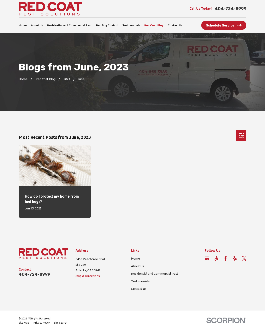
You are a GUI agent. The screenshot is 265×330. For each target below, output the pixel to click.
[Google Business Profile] (207, 258)
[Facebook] (225, 258)
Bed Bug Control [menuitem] (107, 25)
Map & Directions (88, 276)
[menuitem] (24, 323)
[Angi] (216, 258)
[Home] (50, 9)
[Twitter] (244, 258)
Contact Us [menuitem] (175, 25)
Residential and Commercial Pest (154, 273)
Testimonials (140, 281)
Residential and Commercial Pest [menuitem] (69, 25)
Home (135, 258)
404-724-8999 (230, 9)
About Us (137, 266)
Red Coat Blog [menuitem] (154, 25)
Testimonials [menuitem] (131, 25)
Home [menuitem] (23, 25)
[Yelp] (235, 258)
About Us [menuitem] (37, 25)
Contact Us (138, 288)
